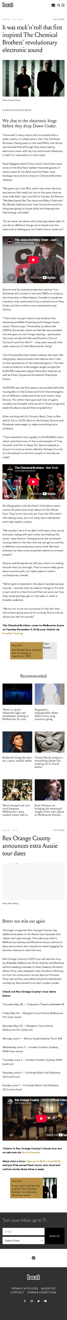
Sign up (54, 1236)
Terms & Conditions (41, 1292)
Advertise (48, 1289)
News (15, 830)
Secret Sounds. (31, 1152)
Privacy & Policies (25, 1289)
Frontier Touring (12, 633)
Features (17, 20)
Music (6, 20)
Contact (17, 1292)
